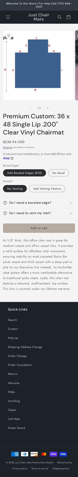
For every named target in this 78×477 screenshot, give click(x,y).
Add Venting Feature (47, 189)
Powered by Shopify (43, 462)
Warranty (14, 383)
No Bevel (58, 173)
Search (12, 320)
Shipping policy (61, 468)
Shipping (7, 147)
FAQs (11, 392)
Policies (13, 338)
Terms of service (40, 468)
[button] (8, 17)
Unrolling (14, 401)
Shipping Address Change (25, 347)
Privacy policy (20, 468)
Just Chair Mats (24, 462)
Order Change (17, 356)
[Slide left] (30, 108)
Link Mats (14, 419)
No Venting (15, 189)
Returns (12, 374)
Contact (13, 329)
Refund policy (64, 462)
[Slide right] (47, 108)
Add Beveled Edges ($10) (24, 173)
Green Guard (16, 428)
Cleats (12, 410)
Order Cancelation (20, 365)
